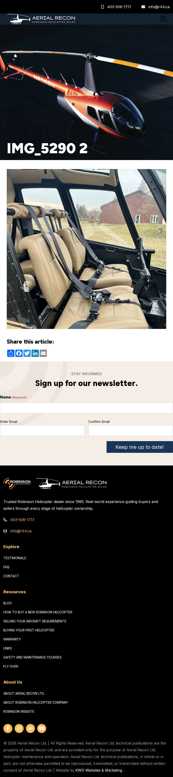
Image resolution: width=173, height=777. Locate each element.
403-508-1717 (118, 7)
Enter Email (8, 421)
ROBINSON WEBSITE (18, 711)
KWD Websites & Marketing (98, 770)
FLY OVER (10, 666)
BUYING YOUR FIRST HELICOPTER (28, 630)
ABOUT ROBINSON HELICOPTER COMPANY (35, 702)
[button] (163, 19)
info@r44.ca (159, 7)
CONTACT (11, 576)
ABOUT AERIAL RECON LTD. (23, 693)
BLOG (7, 603)
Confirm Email (99, 421)
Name (13, 397)
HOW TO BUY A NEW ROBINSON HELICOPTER (37, 612)
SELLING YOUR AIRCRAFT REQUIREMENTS (34, 621)
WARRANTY (12, 639)
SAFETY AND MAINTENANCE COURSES (32, 657)
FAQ (6, 567)
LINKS (7, 648)
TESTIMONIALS (14, 558)
